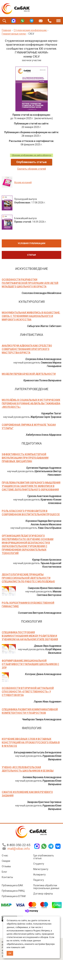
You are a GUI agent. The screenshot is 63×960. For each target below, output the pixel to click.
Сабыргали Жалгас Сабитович (44, 326)
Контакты (7, 877)
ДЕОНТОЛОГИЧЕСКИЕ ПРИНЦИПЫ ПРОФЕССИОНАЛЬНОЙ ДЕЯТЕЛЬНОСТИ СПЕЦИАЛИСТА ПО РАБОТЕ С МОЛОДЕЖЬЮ (28, 578)
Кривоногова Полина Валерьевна (42, 380)
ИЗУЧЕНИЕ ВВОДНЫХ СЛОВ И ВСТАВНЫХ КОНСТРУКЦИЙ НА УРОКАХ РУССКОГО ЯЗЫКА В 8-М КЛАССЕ (31, 742)
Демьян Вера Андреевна (47, 645)
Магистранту (40, 869)
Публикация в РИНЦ (13, 890)
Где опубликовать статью (43, 857)
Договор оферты (43, 893)
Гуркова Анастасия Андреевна (44, 496)
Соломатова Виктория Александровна (39, 612)
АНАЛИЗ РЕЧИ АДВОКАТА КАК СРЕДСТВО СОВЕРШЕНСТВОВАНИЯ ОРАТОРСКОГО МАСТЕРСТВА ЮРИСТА (27, 349)
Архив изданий (23, 182)
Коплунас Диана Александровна (43, 674)
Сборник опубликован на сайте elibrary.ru (31, 155)
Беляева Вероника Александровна (42, 777)
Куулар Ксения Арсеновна (46, 559)
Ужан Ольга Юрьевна (49, 527)
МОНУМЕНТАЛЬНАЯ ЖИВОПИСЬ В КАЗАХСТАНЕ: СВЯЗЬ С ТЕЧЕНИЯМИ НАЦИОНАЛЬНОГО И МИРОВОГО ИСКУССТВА (31, 316)
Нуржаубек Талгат (51, 413)
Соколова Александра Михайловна (41, 293)
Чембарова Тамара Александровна (41, 719)
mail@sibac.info (19, 848)
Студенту (38, 863)
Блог (4, 871)
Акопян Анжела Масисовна (46, 524)
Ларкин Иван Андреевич (47, 701)
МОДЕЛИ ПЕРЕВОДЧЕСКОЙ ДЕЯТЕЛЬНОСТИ (29, 374)
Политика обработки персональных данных (46, 887)
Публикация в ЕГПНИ (14, 896)
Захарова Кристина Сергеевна (44, 802)
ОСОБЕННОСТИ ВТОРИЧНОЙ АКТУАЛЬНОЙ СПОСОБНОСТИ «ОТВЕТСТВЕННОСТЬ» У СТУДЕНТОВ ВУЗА (28, 691)
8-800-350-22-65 (18, 845)
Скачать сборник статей (31, 168)
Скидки (6, 861)
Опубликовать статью (31, 162)
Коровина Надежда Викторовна (43, 520)
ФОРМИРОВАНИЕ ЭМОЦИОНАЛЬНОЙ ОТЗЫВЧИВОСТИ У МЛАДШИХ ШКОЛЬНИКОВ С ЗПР (30, 664)
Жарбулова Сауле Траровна (45, 417)
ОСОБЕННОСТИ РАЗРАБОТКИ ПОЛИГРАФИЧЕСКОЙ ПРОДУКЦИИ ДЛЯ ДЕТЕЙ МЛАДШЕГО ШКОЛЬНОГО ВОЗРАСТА (30, 283)
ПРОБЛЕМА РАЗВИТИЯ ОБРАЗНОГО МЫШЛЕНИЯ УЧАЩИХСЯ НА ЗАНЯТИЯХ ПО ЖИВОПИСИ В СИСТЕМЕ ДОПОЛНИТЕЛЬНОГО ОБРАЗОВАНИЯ (31, 486)
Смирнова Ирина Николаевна (44, 588)
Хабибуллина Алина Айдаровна (43, 434)
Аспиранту (39, 874)
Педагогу (38, 880)
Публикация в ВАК (12, 885)
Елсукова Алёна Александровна (43, 359)
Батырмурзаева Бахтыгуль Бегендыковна (37, 752)
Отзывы (6, 866)
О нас (5, 855)
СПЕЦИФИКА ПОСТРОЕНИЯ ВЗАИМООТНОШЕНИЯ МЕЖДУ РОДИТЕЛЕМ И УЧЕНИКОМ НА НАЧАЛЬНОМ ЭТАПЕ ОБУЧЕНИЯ (30, 636)
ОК (9, 953)
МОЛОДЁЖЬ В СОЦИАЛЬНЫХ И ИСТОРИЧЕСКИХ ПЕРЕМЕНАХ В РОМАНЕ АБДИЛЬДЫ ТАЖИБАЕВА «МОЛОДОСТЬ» (31, 403)
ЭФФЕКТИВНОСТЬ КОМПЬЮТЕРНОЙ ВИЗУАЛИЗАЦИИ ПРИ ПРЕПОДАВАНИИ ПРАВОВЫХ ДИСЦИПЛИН (25, 458)
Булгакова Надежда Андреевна (43, 467)
